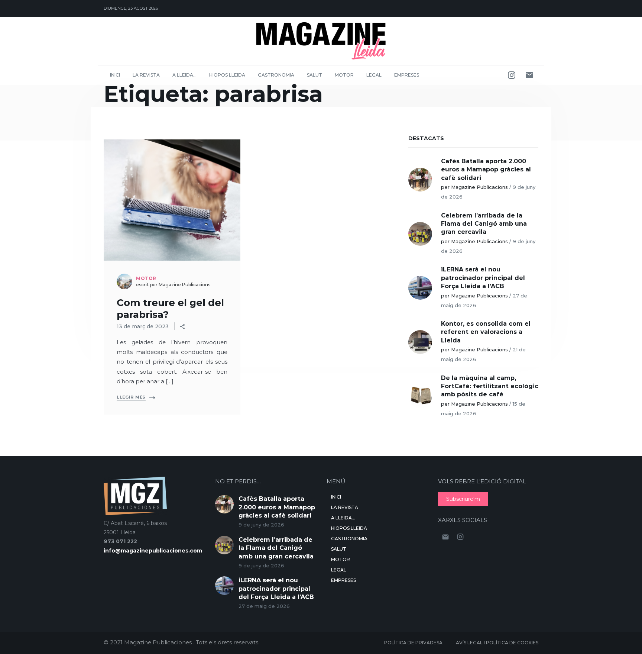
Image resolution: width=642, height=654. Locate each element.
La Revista (146, 75)
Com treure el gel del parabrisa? (170, 308)
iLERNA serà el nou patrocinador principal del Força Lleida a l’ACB (483, 278)
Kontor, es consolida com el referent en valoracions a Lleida (486, 332)
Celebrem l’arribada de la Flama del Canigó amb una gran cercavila (484, 224)
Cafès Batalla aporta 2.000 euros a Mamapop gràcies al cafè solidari (486, 169)
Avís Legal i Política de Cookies (497, 642)
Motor (344, 75)
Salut (314, 75)
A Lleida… (184, 75)
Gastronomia (276, 75)
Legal (374, 75)
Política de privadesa (413, 642)
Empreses (406, 75)
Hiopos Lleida (227, 75)
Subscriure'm (463, 499)
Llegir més (131, 397)
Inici (115, 75)
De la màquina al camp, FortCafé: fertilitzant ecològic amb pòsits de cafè (489, 386)
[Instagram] (511, 75)
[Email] (529, 75)
